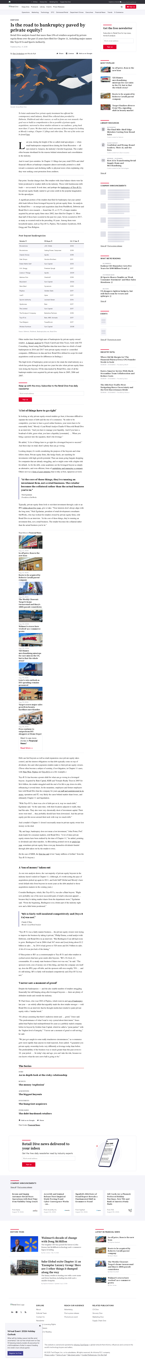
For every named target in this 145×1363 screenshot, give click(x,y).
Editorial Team (41, 1313)
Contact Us (40, 1317)
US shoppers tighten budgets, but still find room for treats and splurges (117, 293)
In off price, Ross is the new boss (123, 69)
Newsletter (40, 1321)
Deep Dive (25, 7)
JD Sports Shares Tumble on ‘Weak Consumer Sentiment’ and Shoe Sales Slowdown (118, 279)
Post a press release (114, 246)
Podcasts (34, 7)
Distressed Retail (62, 12)
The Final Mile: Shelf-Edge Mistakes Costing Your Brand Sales (121, 132)
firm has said (44, 854)
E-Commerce (118, 12)
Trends (110, 12)
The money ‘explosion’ (31, 1084)
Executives (89, 12)
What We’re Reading (43, 1332)
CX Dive (35, 2)
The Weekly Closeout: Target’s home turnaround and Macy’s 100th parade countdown (120, 1265)
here (28, 134)
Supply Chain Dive (65, 2)
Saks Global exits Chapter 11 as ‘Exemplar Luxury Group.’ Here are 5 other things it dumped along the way (61, 1267)
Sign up (132, 7)
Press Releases (58, 7)
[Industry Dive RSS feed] (25, 1312)
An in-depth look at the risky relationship (43, 1075)
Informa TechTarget (81, 1345)
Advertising (68, 1309)
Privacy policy (49, 1355)
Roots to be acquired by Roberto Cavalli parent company (123, 96)
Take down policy (73, 1355)
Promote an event (114, 339)
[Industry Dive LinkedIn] (12, 1312)
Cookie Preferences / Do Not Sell (94, 1355)
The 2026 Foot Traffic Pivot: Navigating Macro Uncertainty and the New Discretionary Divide (117, 387)
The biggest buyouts (30, 1094)
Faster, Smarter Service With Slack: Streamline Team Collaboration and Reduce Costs (117, 373)
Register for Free (15, 1353)
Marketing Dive (54, 2)
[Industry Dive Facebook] (16, 1312)
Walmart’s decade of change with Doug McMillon (59, 1239)
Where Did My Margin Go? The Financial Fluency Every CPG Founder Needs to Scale (118, 359)
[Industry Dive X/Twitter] (21, 1312)
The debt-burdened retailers (35, 1113)
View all (103, 173)
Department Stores (77, 12)
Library (42, 7)
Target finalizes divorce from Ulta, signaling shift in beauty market (123, 108)
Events (49, 7)
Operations (26, 12)
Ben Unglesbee (18, 54)
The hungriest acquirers (33, 1103)
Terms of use (61, 1355)
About (38, 1309)
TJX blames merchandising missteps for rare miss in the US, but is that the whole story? (123, 82)
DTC (52, 12)
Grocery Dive (43, 2)
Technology (45, 12)
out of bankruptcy (75, 1001)
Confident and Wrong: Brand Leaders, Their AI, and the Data (121, 147)
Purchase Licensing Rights (46, 1324)
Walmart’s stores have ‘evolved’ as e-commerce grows (119, 1280)
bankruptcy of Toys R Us (71, 187)
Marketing (35, 12)
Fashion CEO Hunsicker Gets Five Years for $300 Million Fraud (116, 267)
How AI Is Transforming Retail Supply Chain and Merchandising (121, 163)
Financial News (100, 12)
